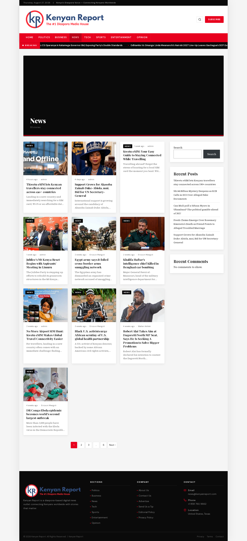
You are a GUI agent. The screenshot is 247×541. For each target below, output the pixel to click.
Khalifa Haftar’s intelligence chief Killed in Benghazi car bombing (141, 263)
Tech (87, 37)
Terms (210, 536)
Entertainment (121, 37)
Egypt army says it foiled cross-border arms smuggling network (91, 263)
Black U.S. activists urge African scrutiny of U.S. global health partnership (92, 335)
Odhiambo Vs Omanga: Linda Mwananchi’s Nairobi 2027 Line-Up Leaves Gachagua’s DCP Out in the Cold (183, 45)
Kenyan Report (76, 536)
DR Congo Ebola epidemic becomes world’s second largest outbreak (44, 414)
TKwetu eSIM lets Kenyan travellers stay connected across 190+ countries (44, 188)
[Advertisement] (123, 87)
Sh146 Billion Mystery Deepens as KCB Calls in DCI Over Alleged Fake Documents (195, 194)
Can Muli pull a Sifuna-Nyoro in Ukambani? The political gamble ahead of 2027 (196, 209)
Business (61, 37)
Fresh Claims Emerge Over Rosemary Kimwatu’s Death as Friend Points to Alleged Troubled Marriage (195, 224)
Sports (101, 37)
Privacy (200, 536)
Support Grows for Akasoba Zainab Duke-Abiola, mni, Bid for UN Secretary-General (93, 190)
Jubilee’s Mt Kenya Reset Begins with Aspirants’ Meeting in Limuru (43, 263)
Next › (112, 445)
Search (178, 147)
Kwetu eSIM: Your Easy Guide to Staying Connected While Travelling (142, 155)
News (75, 37)
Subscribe (214, 19)
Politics (44, 37)
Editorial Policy (147, 512)
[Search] (200, 19)
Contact (220, 536)
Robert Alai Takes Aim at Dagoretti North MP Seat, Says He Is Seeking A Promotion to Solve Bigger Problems (141, 338)
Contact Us (145, 495)
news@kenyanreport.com (202, 494)
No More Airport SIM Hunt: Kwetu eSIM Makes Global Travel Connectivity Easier (45, 335)
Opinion (142, 37)
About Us (144, 490)
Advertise (144, 501)
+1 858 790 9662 (197, 504)
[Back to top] (238, 536)
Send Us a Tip (146, 506)
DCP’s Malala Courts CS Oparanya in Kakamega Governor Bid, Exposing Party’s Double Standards (69, 45)
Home (29, 37)
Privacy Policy (146, 517)
